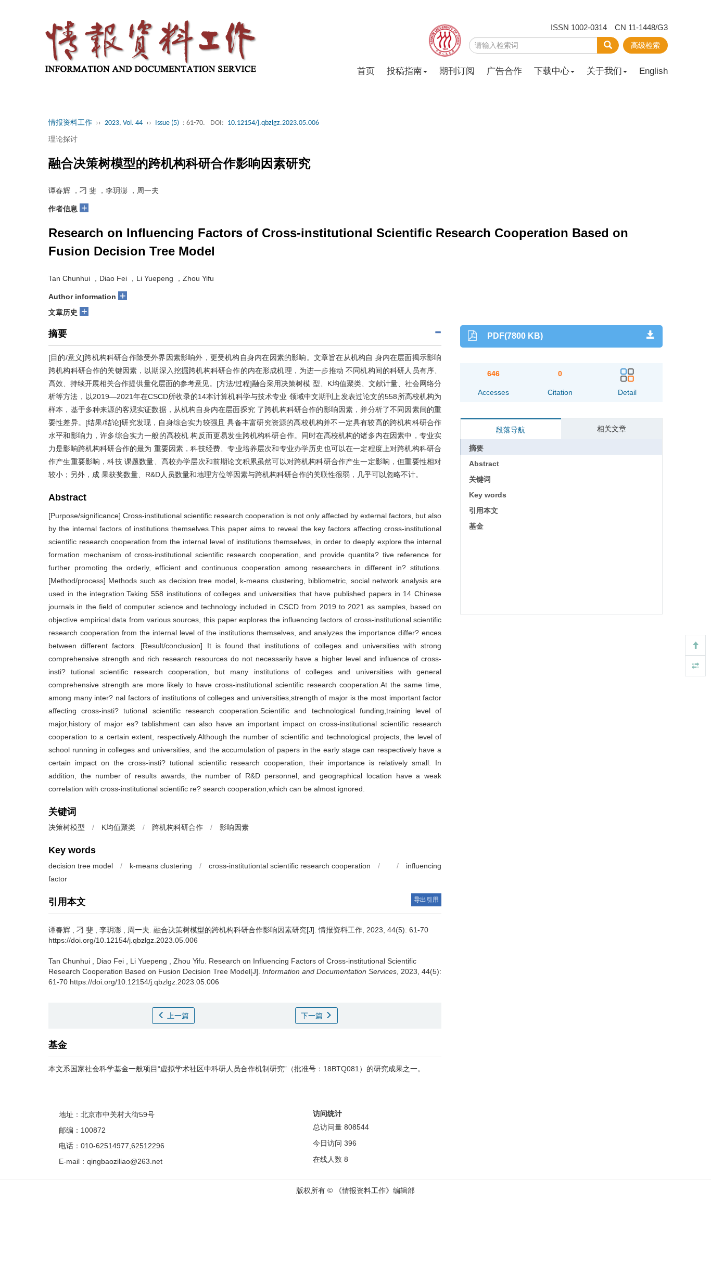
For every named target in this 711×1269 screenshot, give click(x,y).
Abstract (484, 463)
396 (350, 1143)
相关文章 (611, 429)
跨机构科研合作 (178, 827)
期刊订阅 (457, 71)
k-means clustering (162, 866)
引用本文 (483, 510)
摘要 (476, 448)
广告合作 (504, 71)
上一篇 (177, 1015)
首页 (366, 71)
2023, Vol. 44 (124, 123)
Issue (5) (167, 123)
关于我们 (604, 71)
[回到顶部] (695, 645)
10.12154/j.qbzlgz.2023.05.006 (273, 123)
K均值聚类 (119, 827)
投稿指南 (404, 71)
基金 (476, 526)
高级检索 (645, 45)
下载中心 (551, 71)
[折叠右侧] (695, 666)
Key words (487, 495)
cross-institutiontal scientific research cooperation (290, 866)
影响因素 (235, 827)
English (653, 71)
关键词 (480, 479)
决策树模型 (67, 827)
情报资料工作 (70, 123)
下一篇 (313, 1015)
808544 (356, 1127)
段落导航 (510, 430)
